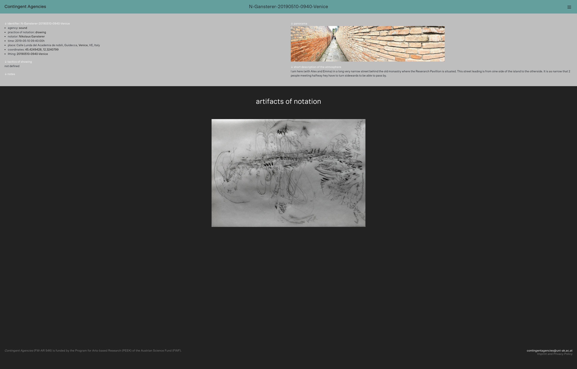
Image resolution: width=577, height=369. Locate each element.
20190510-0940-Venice (32, 54)
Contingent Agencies (25, 7)
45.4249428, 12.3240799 (42, 49)
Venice (83, 45)
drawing (40, 32)
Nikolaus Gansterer (32, 36)
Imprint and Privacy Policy (554, 353)
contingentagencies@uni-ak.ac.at (549, 350)
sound (23, 28)
